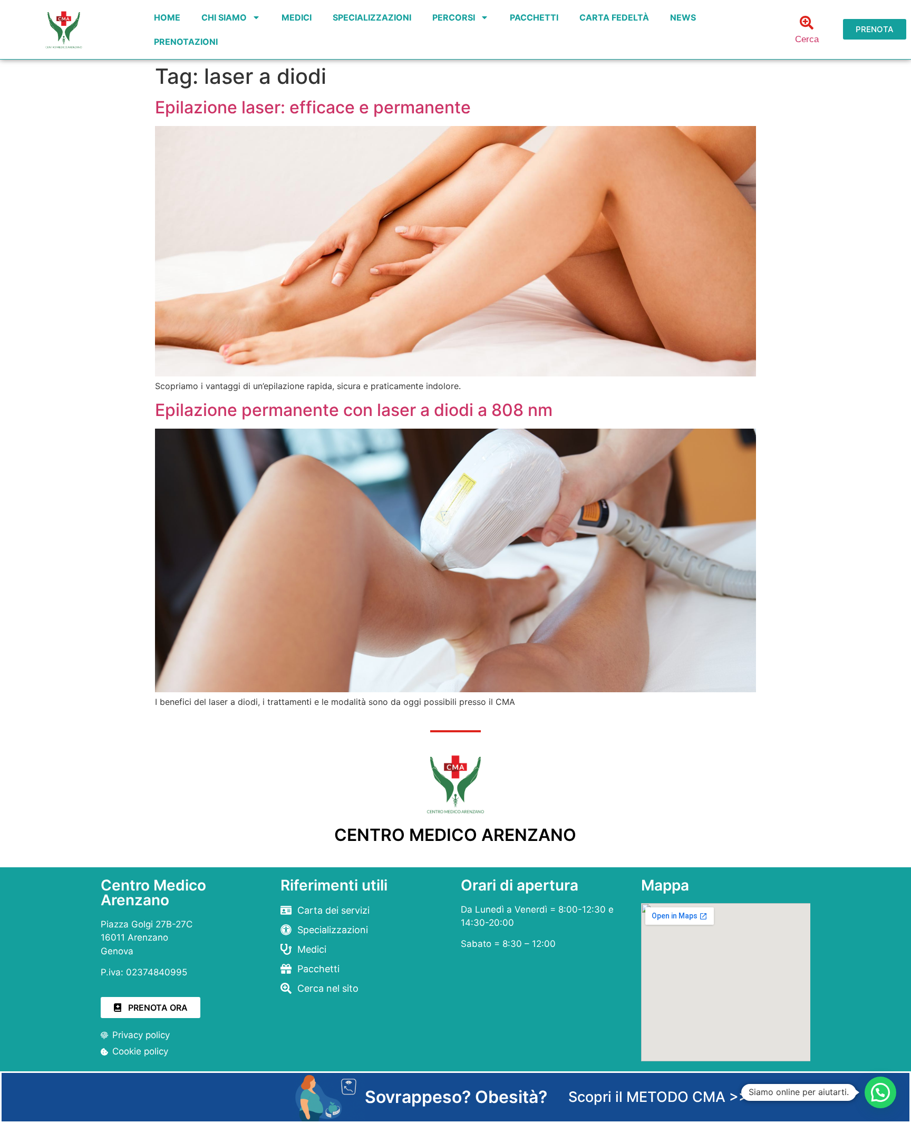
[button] (880, 1092)
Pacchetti (534, 17)
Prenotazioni (186, 41)
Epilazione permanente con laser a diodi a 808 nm (354, 410)
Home (167, 17)
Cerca (807, 39)
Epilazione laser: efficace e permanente (313, 107)
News (683, 17)
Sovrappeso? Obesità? (456, 1097)
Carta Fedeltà (614, 17)
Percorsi (453, 17)
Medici (297, 17)
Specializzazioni (372, 17)
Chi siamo (224, 17)
